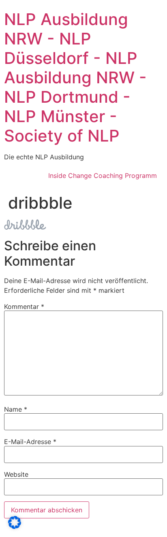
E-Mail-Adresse (30, 441)
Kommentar (24, 306)
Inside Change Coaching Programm (102, 175)
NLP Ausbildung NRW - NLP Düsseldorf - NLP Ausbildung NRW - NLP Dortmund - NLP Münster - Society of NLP (75, 77)
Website (16, 474)
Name (15, 409)
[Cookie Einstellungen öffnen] (14, 526)
